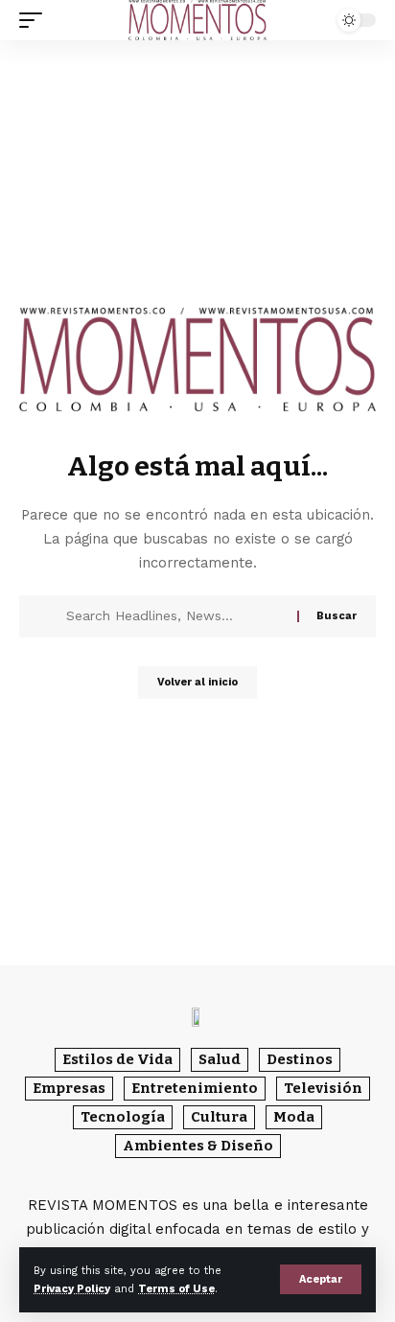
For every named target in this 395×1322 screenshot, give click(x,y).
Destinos (300, 1059)
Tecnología (123, 1116)
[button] (320, 1279)
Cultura (219, 1116)
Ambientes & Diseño (198, 1145)
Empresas (69, 1088)
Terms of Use (176, 1289)
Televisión (323, 1088)
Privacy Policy (72, 1289)
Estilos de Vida (117, 1059)
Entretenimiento (194, 1088)
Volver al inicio (197, 682)
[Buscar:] (174, 616)
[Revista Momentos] (197, 20)
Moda (293, 1116)
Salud (219, 1059)
